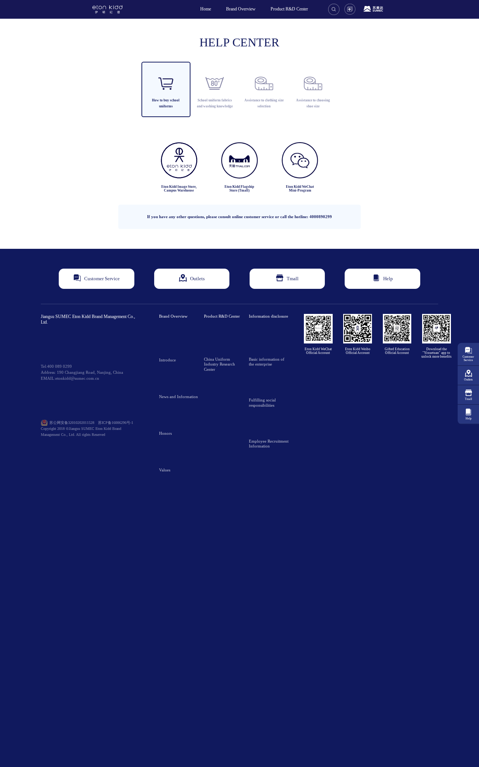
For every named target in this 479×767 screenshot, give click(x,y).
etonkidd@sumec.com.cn (77, 378)
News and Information (178, 397)
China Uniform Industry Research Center (219, 364)
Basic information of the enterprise (266, 361)
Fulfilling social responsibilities (262, 402)
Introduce (167, 360)
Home (205, 9)
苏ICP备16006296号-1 (115, 423)
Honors (165, 433)
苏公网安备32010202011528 (71, 423)
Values (164, 470)
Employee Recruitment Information (269, 443)
